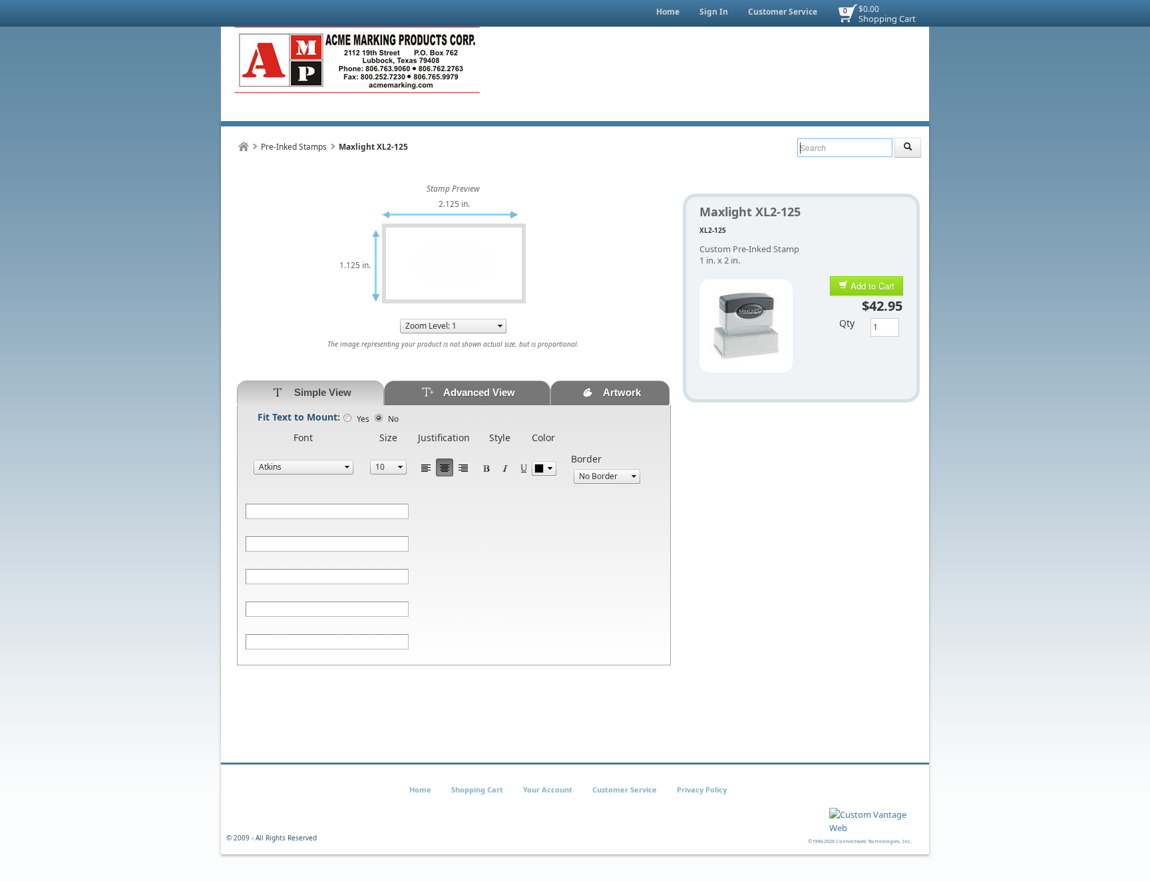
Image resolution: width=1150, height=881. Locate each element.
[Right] (463, 467)
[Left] (426, 467)
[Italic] (505, 467)
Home (667, 11)
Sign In (713, 11)
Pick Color (544, 468)
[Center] (444, 467)
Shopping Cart (887, 19)
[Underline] (523, 467)
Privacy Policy (702, 789)
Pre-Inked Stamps (294, 146)
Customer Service (782, 11)
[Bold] (486, 467)
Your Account (547, 789)
